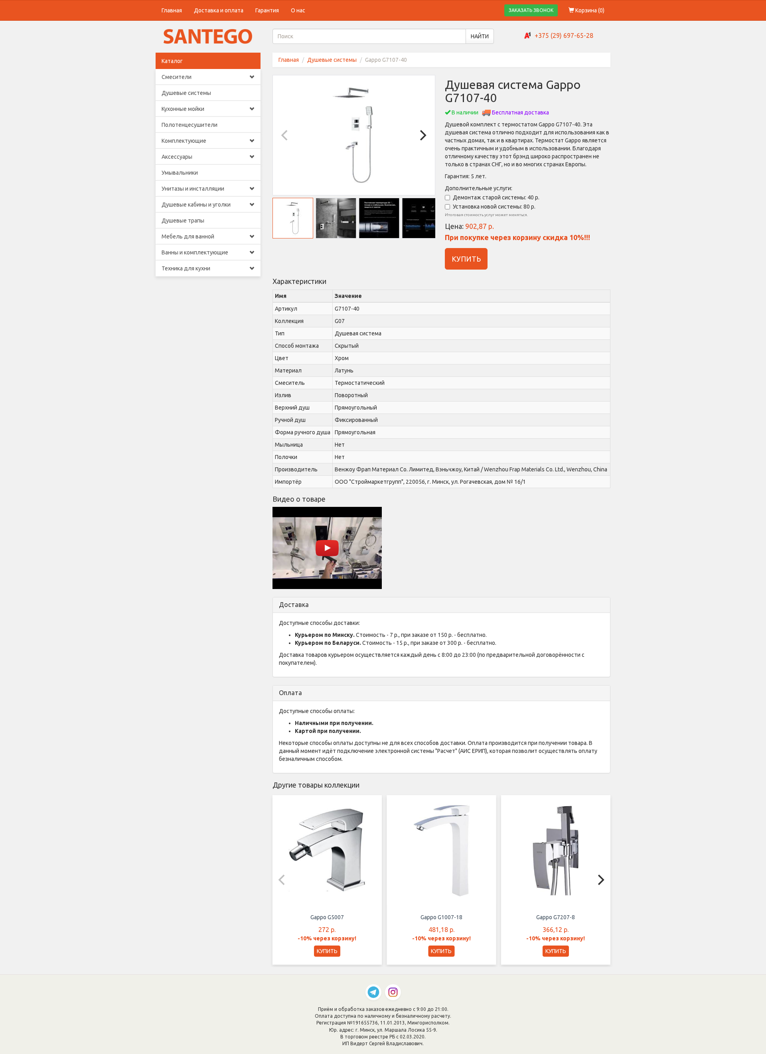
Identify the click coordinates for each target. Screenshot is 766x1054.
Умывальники (180, 172)
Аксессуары (177, 157)
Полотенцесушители (189, 125)
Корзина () (589, 10)
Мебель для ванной (188, 236)
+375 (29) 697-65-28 (564, 35)
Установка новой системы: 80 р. (494, 206)
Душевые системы (186, 93)
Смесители (177, 77)
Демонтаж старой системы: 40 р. (496, 197)
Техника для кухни (186, 268)
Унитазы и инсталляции (193, 188)
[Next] (422, 135)
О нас (298, 10)
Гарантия (267, 10)
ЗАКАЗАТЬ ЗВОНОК (531, 10)
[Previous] (285, 135)
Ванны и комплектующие (195, 252)
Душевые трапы (183, 220)
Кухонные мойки (183, 109)
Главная (172, 10)
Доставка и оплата (218, 10)
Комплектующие (184, 141)
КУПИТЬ (466, 259)
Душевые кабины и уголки (196, 204)
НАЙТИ (480, 36)
